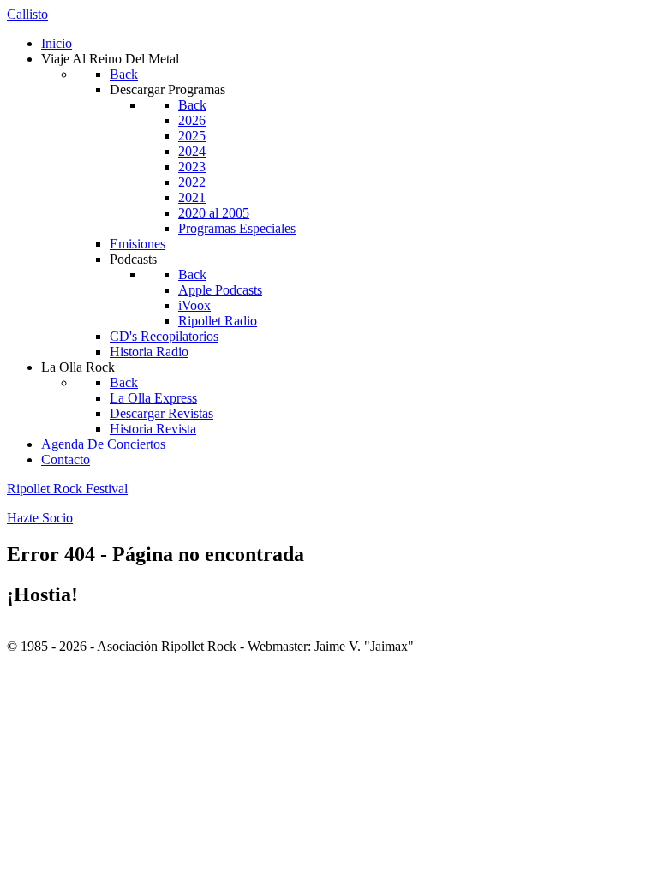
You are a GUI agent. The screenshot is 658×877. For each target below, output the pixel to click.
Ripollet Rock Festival (67, 488)
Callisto (27, 14)
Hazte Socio (40, 517)
